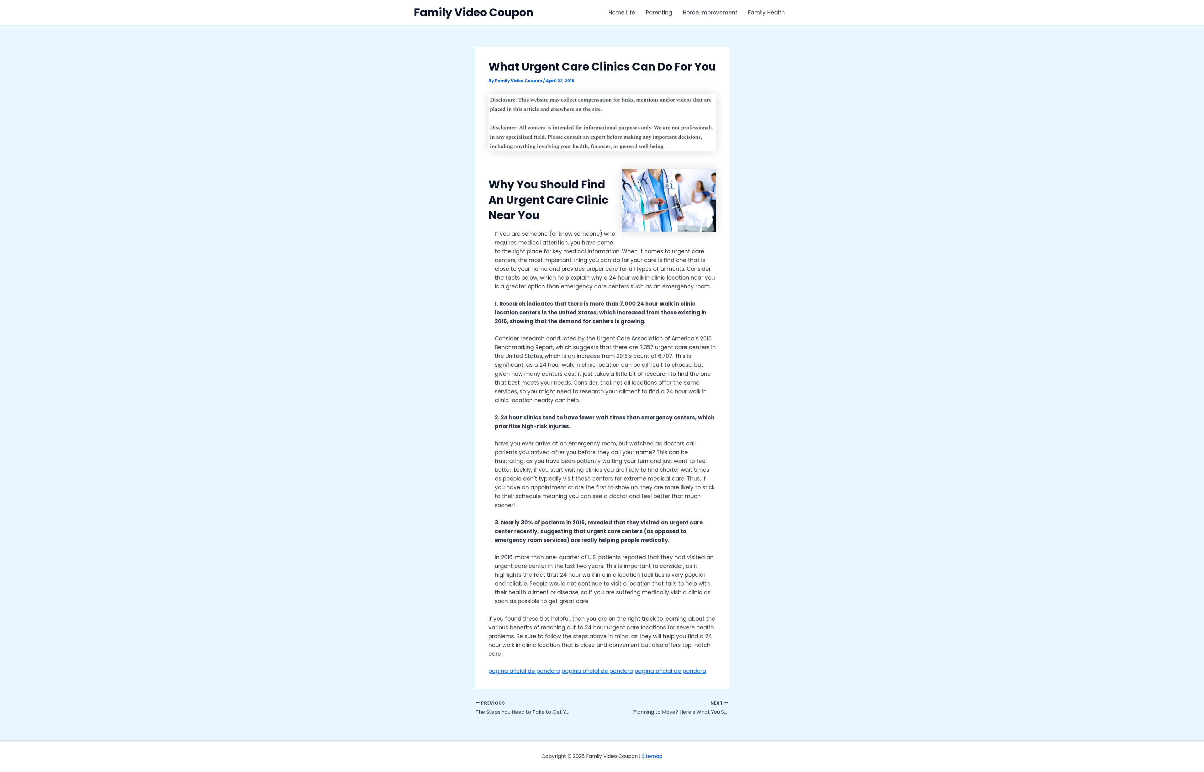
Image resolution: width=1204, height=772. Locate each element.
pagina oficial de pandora (524, 671)
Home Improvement (710, 12)
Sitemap (652, 756)
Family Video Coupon (473, 12)
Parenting (659, 12)
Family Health (766, 12)
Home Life (622, 12)
